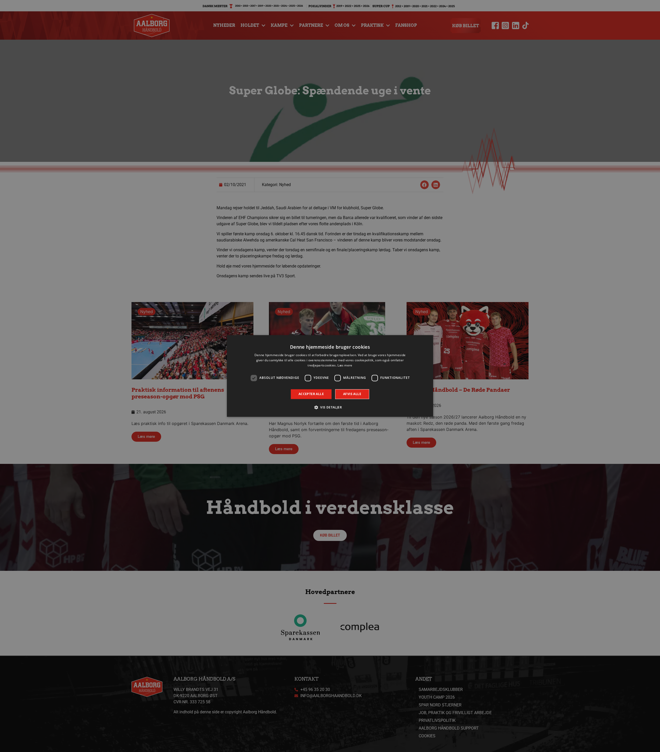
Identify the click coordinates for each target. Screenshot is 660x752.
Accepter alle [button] (311, 394)
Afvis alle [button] (352, 394)
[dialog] (330, 376)
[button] (330, 407)
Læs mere (344, 365)
